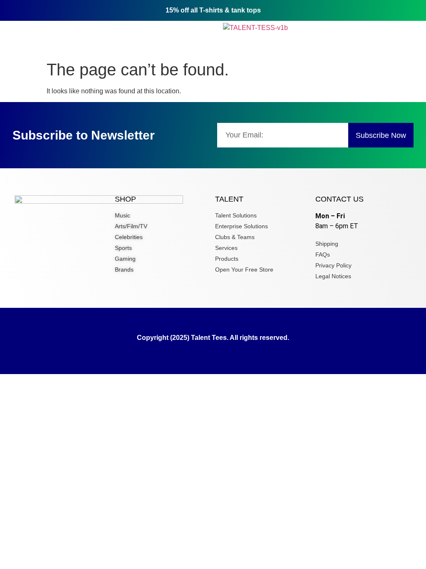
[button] (77, 28)
